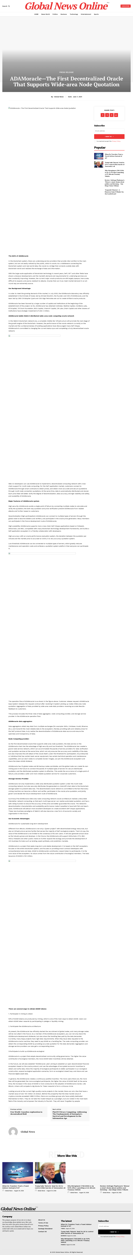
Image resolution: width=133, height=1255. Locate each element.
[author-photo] (3, 1191)
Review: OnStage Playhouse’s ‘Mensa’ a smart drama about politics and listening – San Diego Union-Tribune (114, 183)
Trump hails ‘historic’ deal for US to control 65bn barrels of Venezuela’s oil (114, 164)
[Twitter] (107, 115)
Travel (63, 1228)
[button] (6, 6)
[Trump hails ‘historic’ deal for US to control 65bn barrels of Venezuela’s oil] (98, 164)
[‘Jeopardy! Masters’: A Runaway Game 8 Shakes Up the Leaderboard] (98, 192)
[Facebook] (103, 115)
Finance (63, 1244)
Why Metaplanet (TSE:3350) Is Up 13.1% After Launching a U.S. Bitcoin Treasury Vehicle (114, 173)
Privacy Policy (116, 141)
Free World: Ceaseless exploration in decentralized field (26, 1113)
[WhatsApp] (116, 115)
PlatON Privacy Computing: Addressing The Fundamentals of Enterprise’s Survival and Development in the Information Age (70, 1115)
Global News (59, 97)
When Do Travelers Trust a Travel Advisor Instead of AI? (114, 156)
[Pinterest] (112, 115)
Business (63, 1235)
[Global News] (13, 1131)
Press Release (66, 72)
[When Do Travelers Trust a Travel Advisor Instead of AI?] (98, 156)
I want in (108, 136)
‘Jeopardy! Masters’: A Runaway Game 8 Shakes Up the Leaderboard (114, 192)
